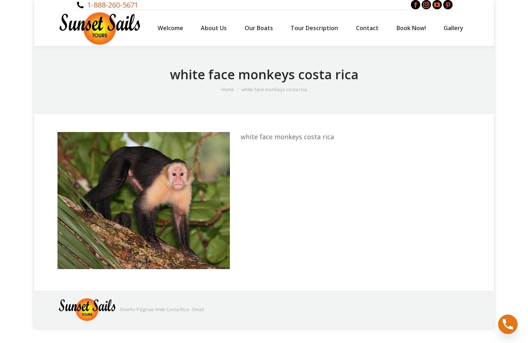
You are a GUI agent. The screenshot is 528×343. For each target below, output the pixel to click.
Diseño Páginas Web (142, 309)
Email (198, 309)
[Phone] (508, 324)
